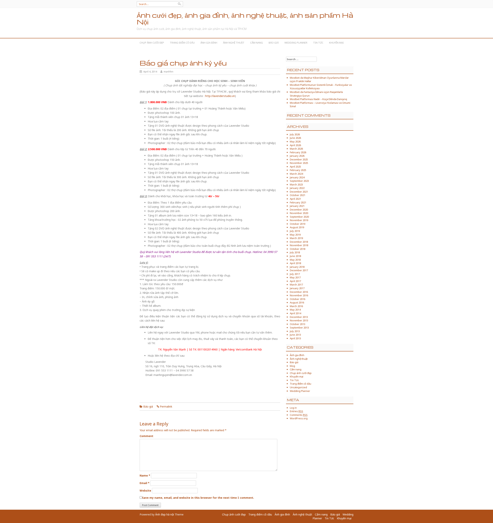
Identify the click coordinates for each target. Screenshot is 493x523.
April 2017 (295, 281)
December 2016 (299, 292)
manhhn (168, 71)
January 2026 (297, 155)
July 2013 (295, 331)
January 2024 (297, 177)
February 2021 (298, 202)
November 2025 (299, 163)
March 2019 (296, 238)
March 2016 (296, 306)
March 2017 (296, 284)
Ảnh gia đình (208, 42)
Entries (296, 411)
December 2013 (299, 317)
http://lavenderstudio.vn (220, 96)
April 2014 (295, 313)
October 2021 (297, 195)
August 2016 (297, 302)
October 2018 (297, 249)
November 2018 (299, 245)
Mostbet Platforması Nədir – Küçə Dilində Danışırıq (318, 99)
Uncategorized (298, 387)
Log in (293, 407)
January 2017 (297, 288)
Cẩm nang (256, 42)
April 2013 (295, 338)
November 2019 (299, 220)
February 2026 (298, 152)
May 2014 (295, 309)
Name (145, 475)
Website (145, 490)
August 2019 (297, 227)
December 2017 (299, 270)
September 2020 (299, 216)
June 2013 (295, 334)
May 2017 (295, 277)
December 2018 (299, 241)
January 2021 (297, 206)
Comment (146, 436)
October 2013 (297, 324)
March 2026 (296, 148)
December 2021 (299, 191)
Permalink (166, 406)
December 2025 (299, 159)
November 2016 (299, 295)
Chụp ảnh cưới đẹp (152, 42)
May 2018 (295, 259)
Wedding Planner (295, 42)
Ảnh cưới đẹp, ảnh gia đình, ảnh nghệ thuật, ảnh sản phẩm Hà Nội (245, 18)
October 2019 (297, 224)
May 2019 (295, 234)
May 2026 (295, 141)
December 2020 (299, 209)
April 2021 (295, 198)
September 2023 (299, 181)
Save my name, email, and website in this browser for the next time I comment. (198, 497)
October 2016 (297, 299)
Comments (299, 415)
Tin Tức (318, 42)
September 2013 (299, 327)
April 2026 (295, 145)
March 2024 (296, 173)
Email (144, 483)
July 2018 (295, 252)
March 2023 (296, 184)
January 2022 (297, 188)
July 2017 (295, 274)
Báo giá (274, 42)
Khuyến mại (336, 42)
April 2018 (295, 263)
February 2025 (298, 170)
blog (292, 366)
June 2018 (295, 256)
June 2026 (295, 138)
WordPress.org (299, 418)
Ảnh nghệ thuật (233, 42)
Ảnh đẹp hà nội (164, 514)
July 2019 (295, 231)
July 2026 (295, 134)
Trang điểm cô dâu (182, 42)
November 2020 (299, 213)
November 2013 (299, 320)
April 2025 (295, 166)
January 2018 (297, 267)
